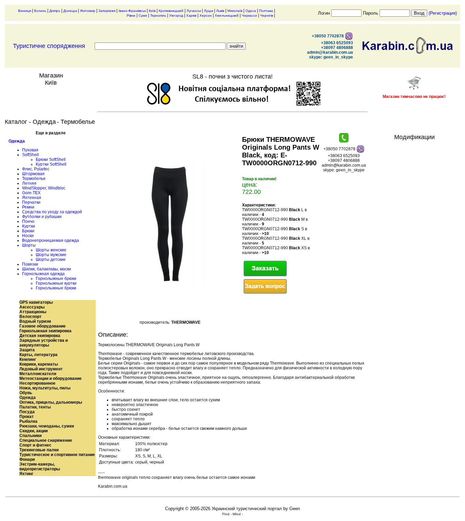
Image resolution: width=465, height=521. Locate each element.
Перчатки (31, 202)
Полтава (266, 11)
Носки (28, 235)
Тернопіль (158, 15)
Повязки (30, 264)
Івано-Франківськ (132, 11)
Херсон (205, 15)
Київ (152, 11)
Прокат (26, 416)
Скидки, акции (33, 430)
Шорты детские (51, 259)
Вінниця (24, 11)
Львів (220, 11)
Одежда (17, 141)
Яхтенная (31, 197)
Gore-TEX (31, 192)
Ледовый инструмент (41, 369)
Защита (27, 350)
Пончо (28, 221)
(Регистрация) (443, 13)
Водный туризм (35, 321)
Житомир (87, 11)
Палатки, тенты (35, 407)
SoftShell (30, 154)
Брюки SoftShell (51, 159)
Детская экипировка (39, 335)
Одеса (250, 11)
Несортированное (37, 383)
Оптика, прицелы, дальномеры (50, 402)
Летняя (29, 183)
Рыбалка (28, 421)
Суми (143, 15)
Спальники (30, 435)
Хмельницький (227, 15)
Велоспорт (30, 316)
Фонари (27, 459)
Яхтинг (26, 473)
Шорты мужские (51, 254)
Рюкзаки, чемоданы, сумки (46, 426)
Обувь (25, 392)
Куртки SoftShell (51, 164)
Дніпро (54, 11)
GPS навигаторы (36, 302)
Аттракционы (32, 311)
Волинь (40, 11)
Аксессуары (32, 307)
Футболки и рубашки (42, 216)
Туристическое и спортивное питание (57, 454)
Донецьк (70, 11)
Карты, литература (38, 354)
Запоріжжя (106, 11)
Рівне (131, 15)
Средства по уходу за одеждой (52, 211)
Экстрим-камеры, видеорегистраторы (39, 466)
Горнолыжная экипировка (45, 331)
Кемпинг (27, 359)
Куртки (28, 226)
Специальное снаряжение (45, 440)
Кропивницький (171, 11)
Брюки (28, 231)
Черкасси (249, 15)
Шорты (29, 245)
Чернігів (266, 15)
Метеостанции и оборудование (50, 378)
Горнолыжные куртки (56, 283)
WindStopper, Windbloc (43, 188)
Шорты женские (51, 250)
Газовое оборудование (42, 326)
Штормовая (33, 173)
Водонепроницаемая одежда (50, 240)
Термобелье (34, 178)
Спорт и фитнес (35, 445)
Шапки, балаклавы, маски (46, 269)
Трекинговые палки (39, 450)
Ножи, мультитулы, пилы (44, 388)
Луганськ (194, 11)
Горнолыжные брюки (56, 278)
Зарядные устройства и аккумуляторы (43, 343)
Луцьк (208, 11)
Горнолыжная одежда (43, 273)
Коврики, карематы (38, 364)
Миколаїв (234, 11)
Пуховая (30, 150)
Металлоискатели (37, 373)
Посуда (27, 411)
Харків (191, 15)
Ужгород (176, 15)
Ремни (28, 207)
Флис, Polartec (35, 169)
